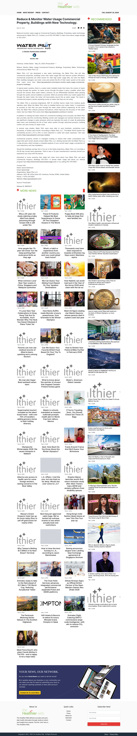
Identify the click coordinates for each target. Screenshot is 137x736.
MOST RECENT (28, 12)
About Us (68, 715)
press (38, 12)
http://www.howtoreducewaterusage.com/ (42, 162)
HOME (19, 12)
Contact (68, 720)
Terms (106, 734)
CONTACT (45, 12)
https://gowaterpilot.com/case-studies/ (36, 135)
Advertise (68, 718)
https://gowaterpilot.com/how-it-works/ (59, 112)
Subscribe (104, 724)
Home (69, 711)
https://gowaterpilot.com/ (32, 179)
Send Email (25, 170)
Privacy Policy (114, 734)
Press (68, 713)
